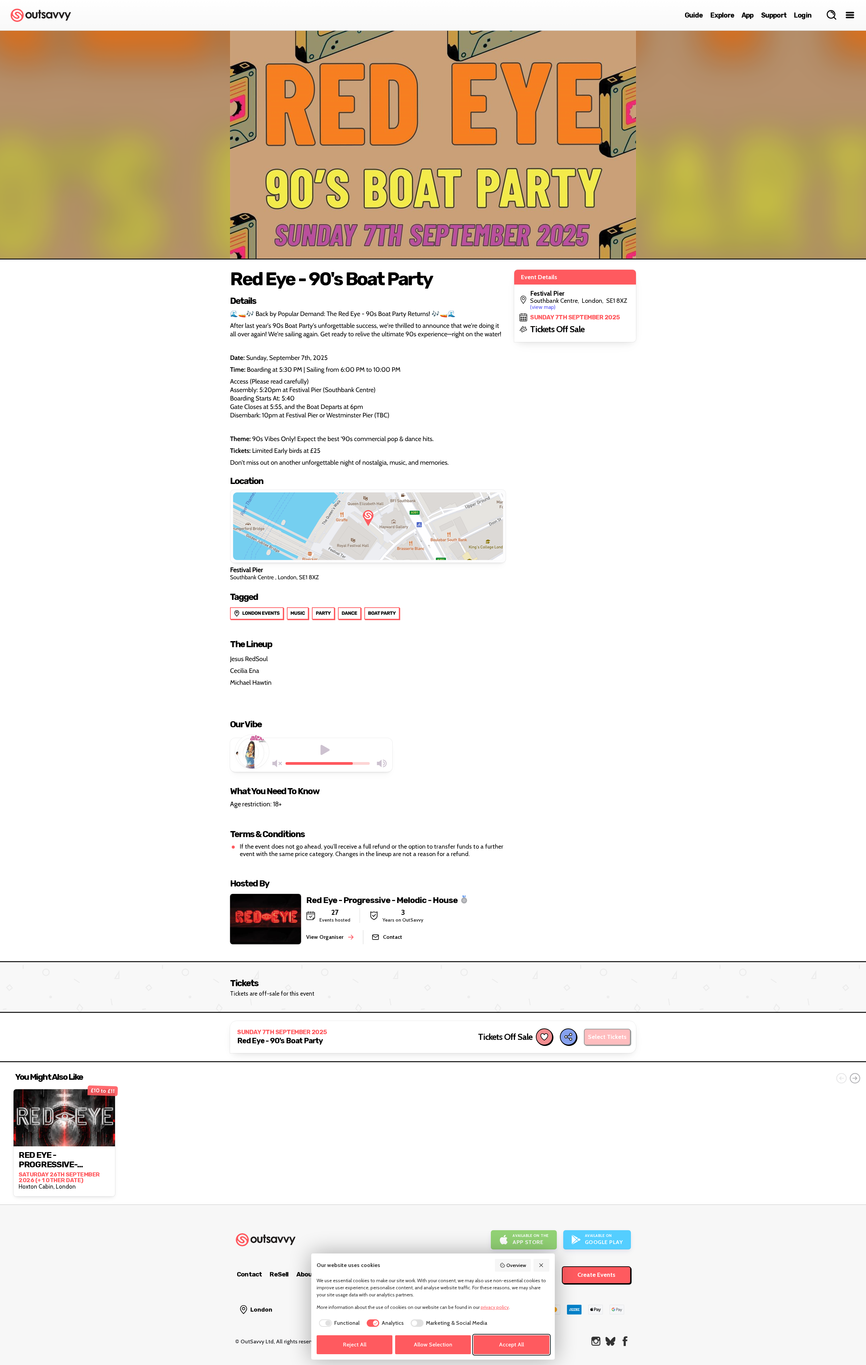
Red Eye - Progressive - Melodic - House (382, 900)
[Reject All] (541, 1265)
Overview (516, 1265)
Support (774, 15)
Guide (694, 15)
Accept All (511, 1344)
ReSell (279, 1274)
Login (803, 15)
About (305, 1274)
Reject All (354, 1344)
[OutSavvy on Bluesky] (610, 1341)
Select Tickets (607, 1037)
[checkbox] (338, 1323)
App (748, 15)
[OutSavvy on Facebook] (625, 1341)
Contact (249, 1274)
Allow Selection (433, 1344)
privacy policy (495, 1307)
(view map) (542, 307)
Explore (722, 15)
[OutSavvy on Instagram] (596, 1341)
